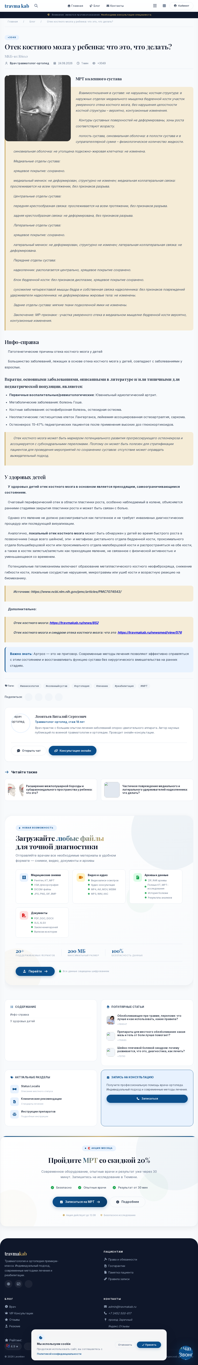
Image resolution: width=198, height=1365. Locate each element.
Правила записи (119, 1279)
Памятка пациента (120, 1272)
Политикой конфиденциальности (59, 1353)
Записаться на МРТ (80, 1202)
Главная (77, 5)
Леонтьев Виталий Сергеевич (60, 716)
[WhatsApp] (49, 697)
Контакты (116, 5)
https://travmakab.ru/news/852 (74, 623)
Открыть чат (31, 750)
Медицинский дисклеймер (177, 1356)
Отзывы (14, 1319)
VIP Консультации (21, 1313)
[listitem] (8, 1284)
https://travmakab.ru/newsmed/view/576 (150, 632)
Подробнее (130, 1202)
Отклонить (125, 1344)
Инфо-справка (19, 1014)
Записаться (150, 1098)
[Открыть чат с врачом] (186, 1353)
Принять (150, 1344)
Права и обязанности (122, 1259)
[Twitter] (59, 697)
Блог (96, 5)
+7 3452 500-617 (119, 1313)
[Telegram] (28, 697)
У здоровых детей (22, 1021)
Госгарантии (116, 1265)
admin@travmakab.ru (122, 1306)
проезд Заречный (120, 1319)
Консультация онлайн (75, 750)
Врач (12, 1306)
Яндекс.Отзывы (118, 1326)
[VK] (39, 697)
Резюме (14, 1326)
